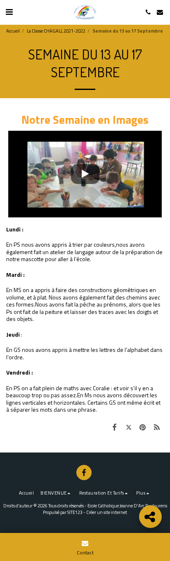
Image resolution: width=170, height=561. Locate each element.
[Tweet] (128, 427)
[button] (9, 11)
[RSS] (157, 427)
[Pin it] (143, 427)
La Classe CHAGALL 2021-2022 (56, 30)
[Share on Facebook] (114, 427)
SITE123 (75, 512)
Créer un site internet (106, 512)
